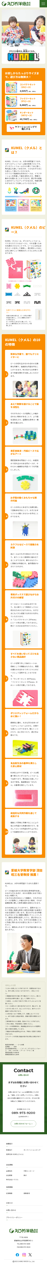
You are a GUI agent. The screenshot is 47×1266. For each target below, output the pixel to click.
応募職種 (9, 1193)
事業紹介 (9, 1150)
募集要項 (27, 1193)
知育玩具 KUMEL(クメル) (14, 1154)
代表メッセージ (29, 1171)
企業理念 (9, 1171)
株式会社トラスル (12, 1180)
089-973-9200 (23, 1113)
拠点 (25, 1175)
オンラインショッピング (32, 1150)
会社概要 (9, 1175)
